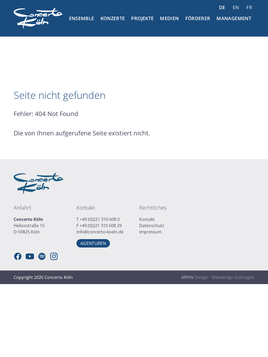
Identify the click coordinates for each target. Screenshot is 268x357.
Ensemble (81, 18)
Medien (169, 18)
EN (236, 7)
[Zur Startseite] (38, 18)
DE (222, 7)
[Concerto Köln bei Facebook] (18, 256)
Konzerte (112, 18)
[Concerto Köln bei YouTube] (30, 256)
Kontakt (147, 219)
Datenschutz (151, 225)
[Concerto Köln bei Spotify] (42, 256)
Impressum (150, 232)
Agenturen (93, 243)
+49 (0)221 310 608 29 (101, 225)
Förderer (197, 18)
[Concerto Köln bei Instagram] (54, 256)
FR (249, 7)
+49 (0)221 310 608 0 (100, 219)
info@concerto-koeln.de (100, 232)
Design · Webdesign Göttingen (217, 277)
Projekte (142, 18)
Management (233, 18)
